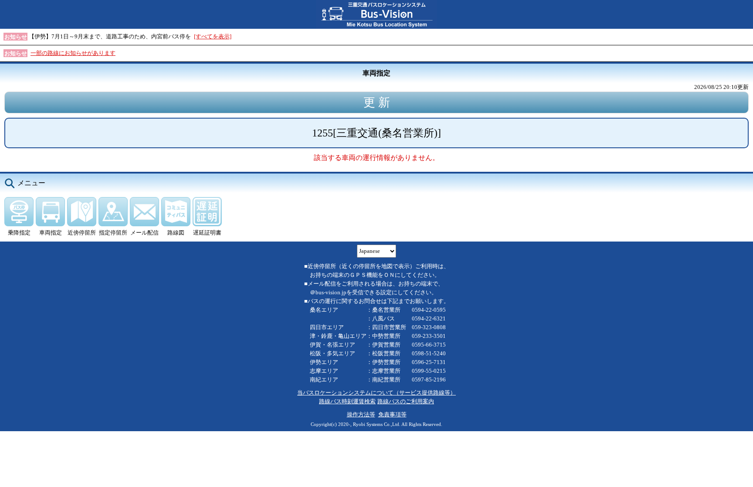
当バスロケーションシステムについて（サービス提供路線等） (376, 392)
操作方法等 (361, 414)
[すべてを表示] (212, 36)
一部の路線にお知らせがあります (73, 53)
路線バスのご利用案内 (405, 401)
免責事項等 (392, 414)
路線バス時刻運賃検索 (347, 401)
